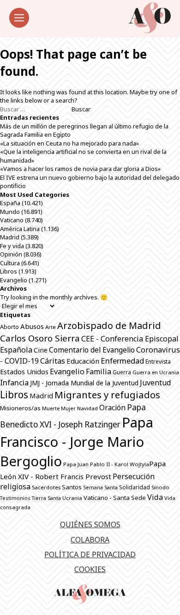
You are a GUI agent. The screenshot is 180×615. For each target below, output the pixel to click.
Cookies (90, 569)
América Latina (20, 229)
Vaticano (12, 220)
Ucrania (72, 497)
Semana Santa (100, 487)
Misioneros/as (20, 408)
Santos (72, 487)
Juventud (155, 383)
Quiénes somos (90, 524)
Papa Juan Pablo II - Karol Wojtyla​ (106, 464)
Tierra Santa (46, 498)
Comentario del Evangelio (92, 350)
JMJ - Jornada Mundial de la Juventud (84, 382)
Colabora (90, 540)
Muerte (51, 408)
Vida (155, 497)
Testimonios (15, 497)
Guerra (122, 372)
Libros (8, 271)
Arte (50, 326)
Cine (41, 349)
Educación (82, 360)
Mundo (10, 211)
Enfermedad (122, 360)
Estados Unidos (24, 371)
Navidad (87, 408)
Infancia (14, 382)
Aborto (9, 327)
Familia (98, 371)
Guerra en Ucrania (155, 372)
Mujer (68, 408)
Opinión (11, 254)
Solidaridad (134, 487)
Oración (112, 407)
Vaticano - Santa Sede (115, 497)
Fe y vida (12, 246)
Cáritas (52, 361)
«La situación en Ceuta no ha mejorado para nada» (69, 143)
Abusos (32, 326)
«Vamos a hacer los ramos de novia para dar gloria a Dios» (80, 168)
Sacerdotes (46, 487)
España (10, 203)
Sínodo (160, 487)
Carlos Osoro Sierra (40, 338)
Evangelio (13, 280)
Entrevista (158, 361)
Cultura (10, 263)
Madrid (9, 237)
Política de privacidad (90, 554)
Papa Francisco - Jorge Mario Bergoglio (76, 441)
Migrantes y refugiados (107, 394)
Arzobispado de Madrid (109, 325)
